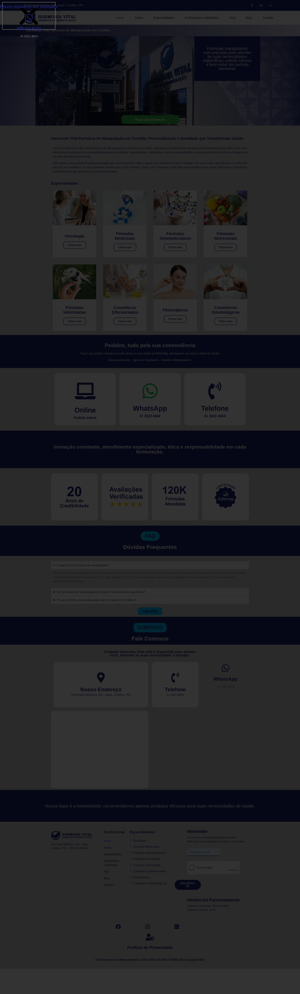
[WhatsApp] (28, 17)
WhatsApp (29, 28)
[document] (150, 497)
